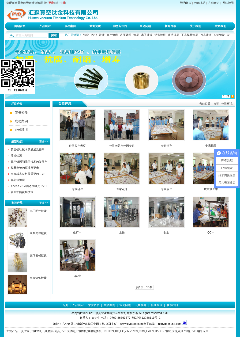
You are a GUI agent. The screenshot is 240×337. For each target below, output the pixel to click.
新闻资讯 (170, 26)
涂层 (136, 35)
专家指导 (166, 145)
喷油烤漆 (16, 155)
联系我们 (220, 26)
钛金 (86, 35)
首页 (216, 103)
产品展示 (45, 26)
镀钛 (102, 35)
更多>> (43, 141)
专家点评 (122, 189)
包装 (166, 232)
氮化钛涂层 (18, 180)
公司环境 (21, 129)
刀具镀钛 (205, 35)
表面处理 (125, 35)
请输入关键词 (24, 35)
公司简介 (140, 305)
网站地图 (228, 2)
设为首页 (185, 2)
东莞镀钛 (219, 35)
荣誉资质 (95, 26)
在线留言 (214, 2)
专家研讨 (77, 189)
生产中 (77, 232)
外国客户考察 (77, 145)
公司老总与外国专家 (122, 145)
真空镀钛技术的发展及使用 (28, 149)
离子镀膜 (146, 35)
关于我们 (195, 26)
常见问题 (145, 26)
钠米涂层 (160, 35)
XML (166, 313)
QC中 (210, 232)
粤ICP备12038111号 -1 (146, 317)
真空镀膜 (112, 35)
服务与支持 (120, 26)
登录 (51, 2)
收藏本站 (200, 2)
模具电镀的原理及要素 (25, 167)
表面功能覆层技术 (22, 192)
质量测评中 (211, 189)
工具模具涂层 (189, 35)
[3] (120, 98)
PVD (94, 35)
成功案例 (70, 26)
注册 (62, 2)
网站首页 (20, 26)
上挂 (122, 232)
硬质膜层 (173, 35)
